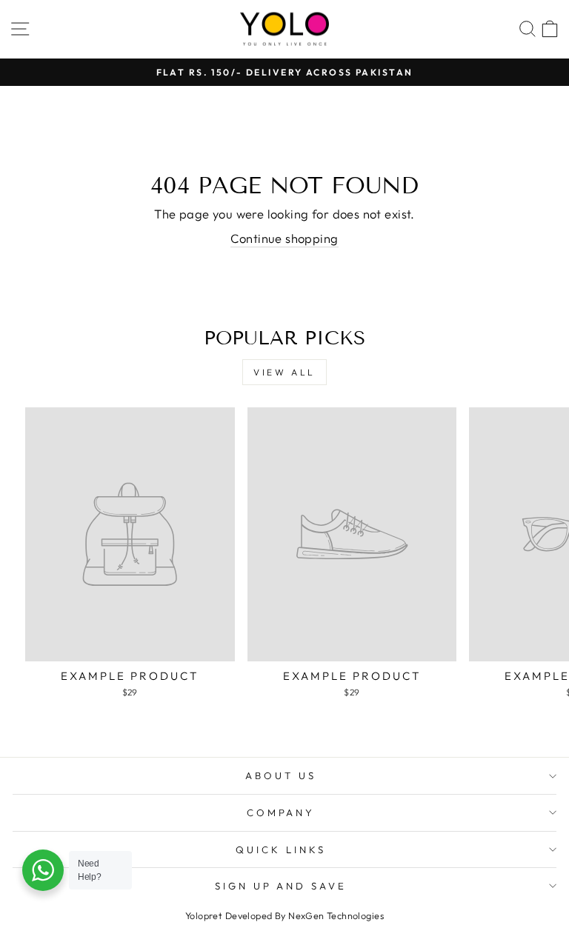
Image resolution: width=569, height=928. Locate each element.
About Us (280, 775)
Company (281, 812)
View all (284, 372)
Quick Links (281, 849)
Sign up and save (281, 886)
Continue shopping (284, 238)
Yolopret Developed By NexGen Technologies (284, 915)
